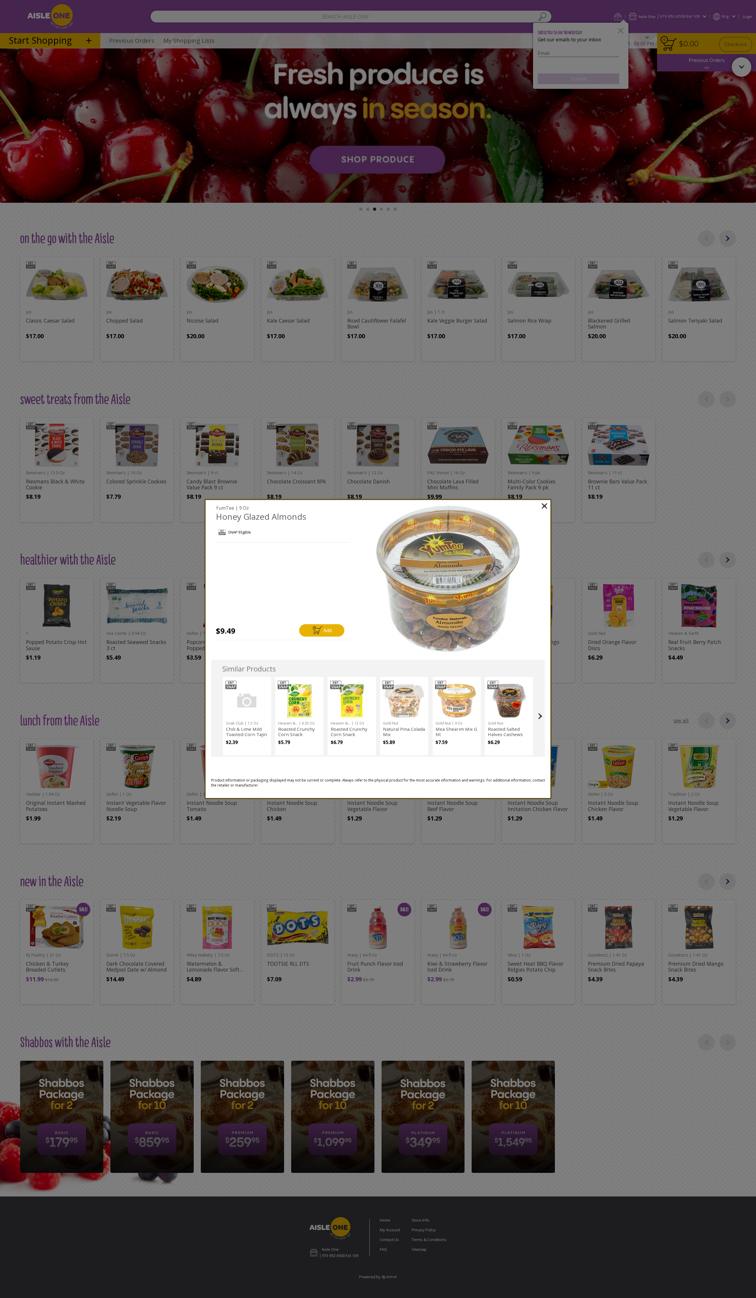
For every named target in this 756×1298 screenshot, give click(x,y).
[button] (448, 579)
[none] (247, 716)
